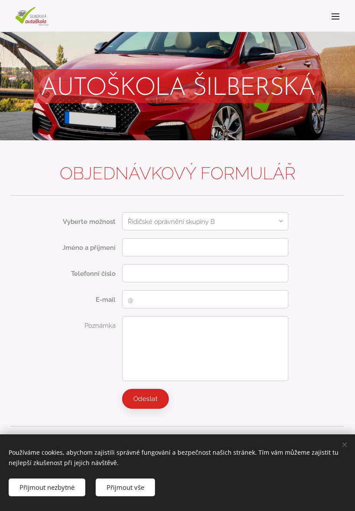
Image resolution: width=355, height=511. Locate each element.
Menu (335, 16)
